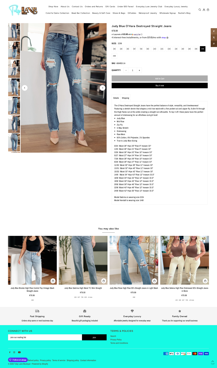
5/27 (134, 49)
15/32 (169, 49)
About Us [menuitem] (65, 6)
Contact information (88, 360)
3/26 (127, 49)
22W (202, 49)
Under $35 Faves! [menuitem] (125, 6)
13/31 (162, 49)
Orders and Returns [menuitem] (94, 6)
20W (196, 49)
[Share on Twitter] (214, 37)
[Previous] (25, 88)
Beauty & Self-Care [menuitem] (101, 13)
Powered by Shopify (40, 363)
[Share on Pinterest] (214, 44)
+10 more (191, 300)
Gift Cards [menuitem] (110, 6)
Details (116, 97)
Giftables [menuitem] (132, 13)
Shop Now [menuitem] (53, 6)
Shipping (125, 97)
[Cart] (208, 10)
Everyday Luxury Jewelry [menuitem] (176, 6)
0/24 (114, 49)
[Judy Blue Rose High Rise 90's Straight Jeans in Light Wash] (134, 260)
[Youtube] (19, 352)
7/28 (141, 49)
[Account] (204, 10)
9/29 (147, 49)
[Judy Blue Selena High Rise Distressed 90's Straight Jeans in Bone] (184, 260)
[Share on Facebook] (214, 31)
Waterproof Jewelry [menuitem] (148, 13)
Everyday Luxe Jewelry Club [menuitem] (149, 6)
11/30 (154, 49)
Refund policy (33, 360)
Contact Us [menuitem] (77, 6)
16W (182, 49)
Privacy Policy (116, 339)
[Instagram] (14, 352)
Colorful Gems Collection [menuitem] (57, 13)
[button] (160, 34)
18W (189, 49)
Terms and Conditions (119, 342)
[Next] (102, 88)
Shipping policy (73, 360)
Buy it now (160, 85)
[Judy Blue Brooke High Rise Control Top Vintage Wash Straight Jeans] (32, 260)
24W (114, 56)
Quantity (116, 70)
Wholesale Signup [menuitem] (167, 13)
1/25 (121, 49)
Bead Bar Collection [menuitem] (81, 13)
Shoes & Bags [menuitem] (119, 13)
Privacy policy (45, 360)
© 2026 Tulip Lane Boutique (19, 363)
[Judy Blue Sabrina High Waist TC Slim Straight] (83, 260)
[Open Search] (200, 10)
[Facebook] (9, 352)
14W (176, 49)
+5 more (90, 297)
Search (113, 336)
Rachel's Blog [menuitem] (184, 13)
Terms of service (58, 360)
